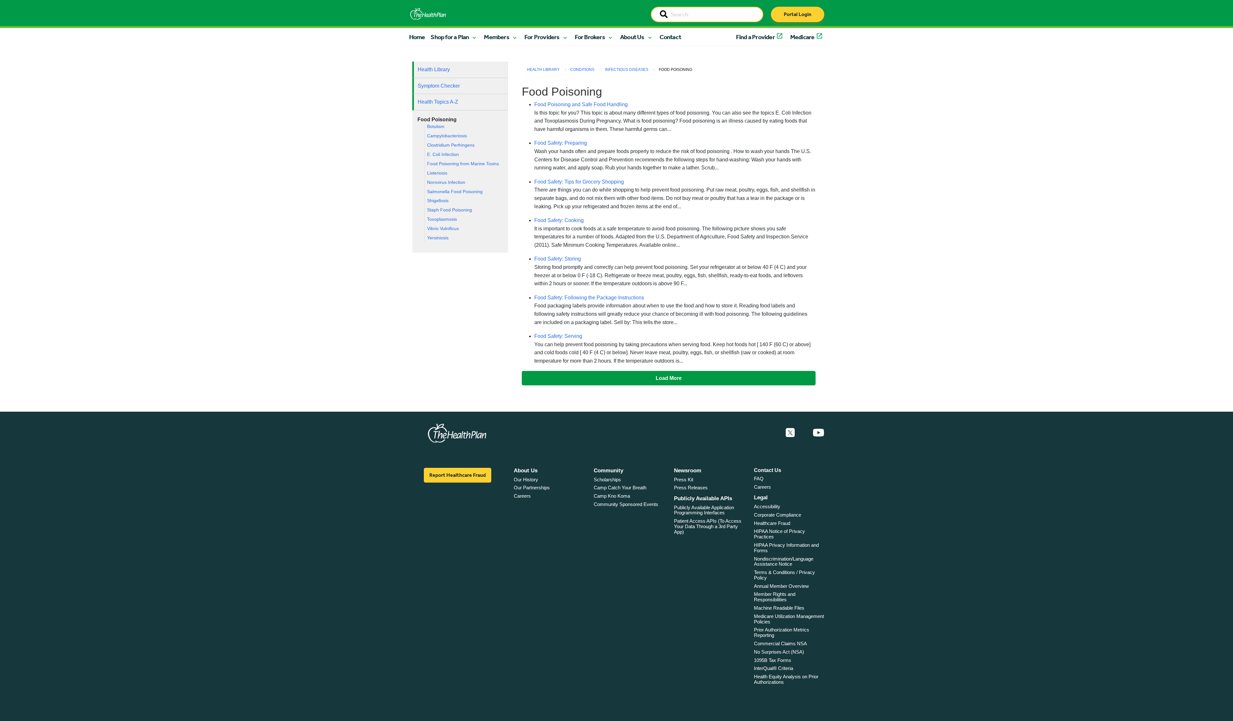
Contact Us (767, 470)
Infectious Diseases (626, 69)
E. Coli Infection (443, 154)
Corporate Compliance (777, 515)
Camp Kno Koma (612, 496)
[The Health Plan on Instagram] (804, 433)
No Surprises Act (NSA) (779, 652)
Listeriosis (437, 173)
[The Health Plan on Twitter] (790, 433)
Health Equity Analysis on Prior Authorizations (786, 679)
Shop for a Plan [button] (450, 37)
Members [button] (496, 37)
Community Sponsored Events (626, 504)
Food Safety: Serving (558, 336)
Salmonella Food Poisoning (455, 191)
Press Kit (683, 479)
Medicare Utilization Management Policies (789, 619)
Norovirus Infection (446, 182)
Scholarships (607, 479)
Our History (526, 479)
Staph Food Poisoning (449, 210)
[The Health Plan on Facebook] (773, 433)
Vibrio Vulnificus (443, 228)
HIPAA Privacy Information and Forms (786, 547)
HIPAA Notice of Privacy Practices (779, 533)
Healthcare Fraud (772, 523)
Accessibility (767, 506)
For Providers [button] (542, 37)
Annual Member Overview (781, 586)
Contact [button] (670, 37)
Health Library (434, 69)
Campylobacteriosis (447, 135)
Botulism (435, 126)
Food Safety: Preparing (560, 143)
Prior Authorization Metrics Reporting (781, 632)
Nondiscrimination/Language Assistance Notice (783, 561)
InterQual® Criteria (773, 668)
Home (417, 37)
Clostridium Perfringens (451, 145)
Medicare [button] (802, 37)
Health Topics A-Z (438, 102)
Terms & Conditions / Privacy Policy (784, 575)
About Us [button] (632, 37)
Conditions (582, 69)
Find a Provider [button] (755, 37)
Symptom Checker (439, 86)
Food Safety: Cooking (559, 220)
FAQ (759, 478)
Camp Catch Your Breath (620, 487)
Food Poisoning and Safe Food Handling (581, 104)
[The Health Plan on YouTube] (818, 433)
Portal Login (797, 14)
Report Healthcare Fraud (457, 475)
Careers (522, 496)
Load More (669, 378)
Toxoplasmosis (442, 219)
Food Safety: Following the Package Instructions (589, 297)
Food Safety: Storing (557, 259)
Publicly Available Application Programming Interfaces (704, 510)
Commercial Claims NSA (780, 643)
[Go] (664, 14)
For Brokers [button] (590, 37)
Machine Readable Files (779, 608)
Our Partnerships (532, 487)
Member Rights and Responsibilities (774, 596)
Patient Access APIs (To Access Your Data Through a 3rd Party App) (707, 526)
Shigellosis (438, 200)
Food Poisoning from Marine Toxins (463, 163)
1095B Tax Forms (772, 660)
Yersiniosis (438, 238)
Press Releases (691, 487)
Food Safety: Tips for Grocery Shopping (579, 182)
